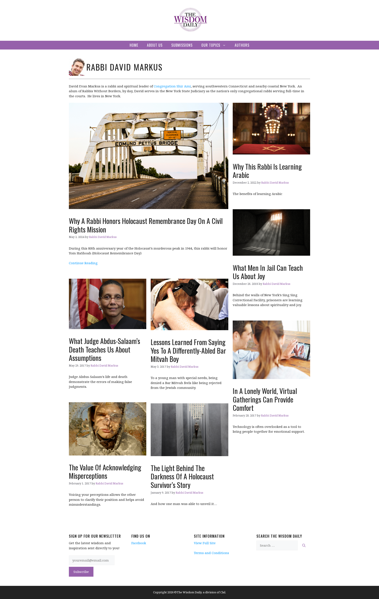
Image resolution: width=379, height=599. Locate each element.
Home (134, 45)
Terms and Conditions (211, 553)
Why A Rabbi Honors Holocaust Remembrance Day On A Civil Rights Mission (146, 225)
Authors (242, 45)
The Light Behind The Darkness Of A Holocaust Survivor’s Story (182, 476)
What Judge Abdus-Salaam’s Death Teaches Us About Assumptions (104, 349)
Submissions (182, 45)
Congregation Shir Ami (172, 86)
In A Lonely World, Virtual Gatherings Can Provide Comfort (265, 399)
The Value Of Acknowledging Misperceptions (105, 471)
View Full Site (205, 543)
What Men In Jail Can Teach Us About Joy (268, 271)
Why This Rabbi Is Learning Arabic (267, 170)
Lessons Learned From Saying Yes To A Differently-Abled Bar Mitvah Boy (188, 350)
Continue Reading (83, 263)
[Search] (304, 545)
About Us (155, 45)
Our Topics (210, 45)
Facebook (138, 543)
